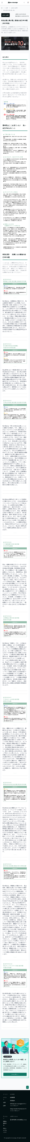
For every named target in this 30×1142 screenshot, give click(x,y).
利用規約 (12, 1100)
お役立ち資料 (5, 15)
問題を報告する (5, 1123)
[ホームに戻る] (13, 3)
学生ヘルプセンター (5, 1130)
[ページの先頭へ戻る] (27, 1087)
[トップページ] (1, 8)
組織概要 (12, 1097)
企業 (4, 1102)
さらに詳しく (15, 1074)
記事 (4, 1105)
